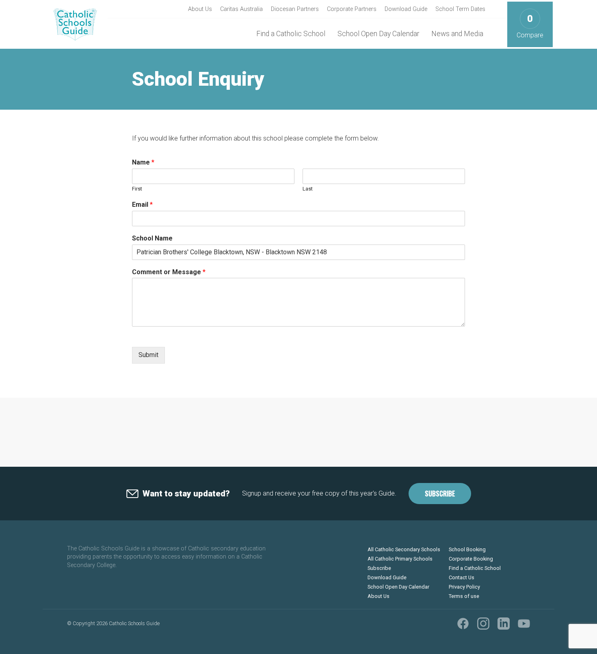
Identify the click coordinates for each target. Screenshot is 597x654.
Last (308, 189)
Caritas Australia (241, 9)
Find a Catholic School (290, 34)
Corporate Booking (471, 559)
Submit (148, 355)
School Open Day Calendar (378, 34)
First (137, 189)
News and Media (457, 34)
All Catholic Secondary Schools (404, 549)
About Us (200, 9)
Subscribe (440, 493)
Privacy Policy (464, 587)
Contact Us (461, 577)
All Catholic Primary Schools (400, 559)
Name (143, 162)
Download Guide (406, 9)
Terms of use (464, 596)
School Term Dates (460, 9)
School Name (152, 238)
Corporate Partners (351, 9)
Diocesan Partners (295, 9)
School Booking (467, 549)
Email (142, 204)
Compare (530, 26)
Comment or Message (168, 272)
